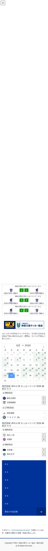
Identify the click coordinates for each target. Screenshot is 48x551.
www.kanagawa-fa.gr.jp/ (20, 530)
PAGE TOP (44, 532)
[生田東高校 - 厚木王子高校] (24, 452)
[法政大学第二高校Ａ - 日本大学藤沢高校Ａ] (24, 290)
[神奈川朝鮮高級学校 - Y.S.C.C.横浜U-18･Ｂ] (24, 415)
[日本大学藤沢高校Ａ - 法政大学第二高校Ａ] (24, 300)
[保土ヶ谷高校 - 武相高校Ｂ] (24, 437)
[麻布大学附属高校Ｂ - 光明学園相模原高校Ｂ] (24, 400)
